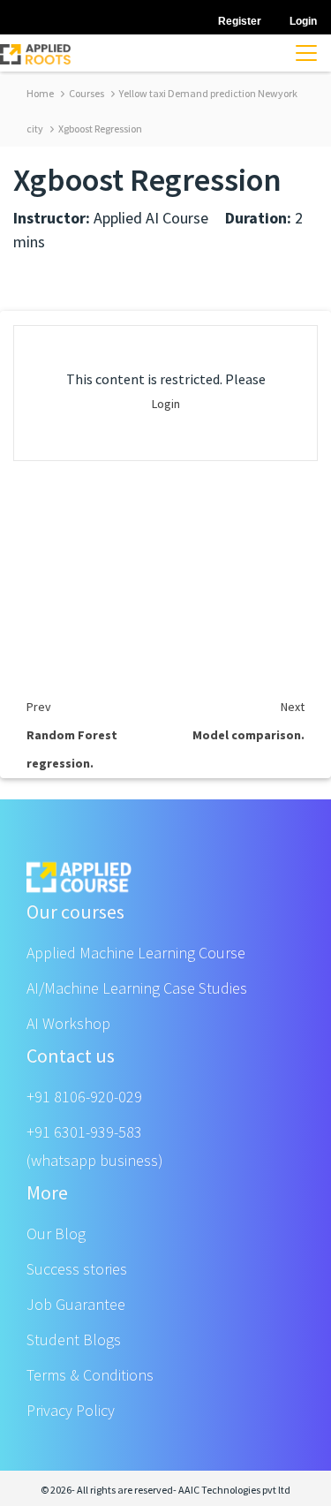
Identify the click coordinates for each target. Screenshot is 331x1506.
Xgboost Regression (99, 128)
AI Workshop (68, 1023)
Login (166, 404)
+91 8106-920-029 (84, 1096)
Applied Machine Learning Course (135, 952)
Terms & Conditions (90, 1375)
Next (293, 707)
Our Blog (56, 1233)
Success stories (76, 1269)
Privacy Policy (70, 1410)
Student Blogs (73, 1339)
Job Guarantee (75, 1304)
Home (40, 93)
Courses (85, 93)
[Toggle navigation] (306, 53)
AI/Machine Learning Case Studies (136, 988)
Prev (38, 707)
